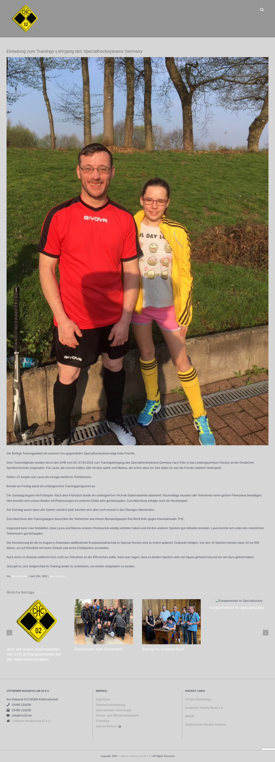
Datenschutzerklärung (110, 704)
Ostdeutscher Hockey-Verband (206, 724)
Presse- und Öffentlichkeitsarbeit (117, 715)
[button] (262, 9)
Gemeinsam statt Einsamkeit (98, 649)
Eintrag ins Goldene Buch (163, 649)
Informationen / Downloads (113, 710)
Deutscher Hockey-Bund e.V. (204, 707)
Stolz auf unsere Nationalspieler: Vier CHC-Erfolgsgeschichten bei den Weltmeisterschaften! (34, 654)
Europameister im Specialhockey (237, 608)
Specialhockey (57, 576)
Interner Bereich (108, 726)
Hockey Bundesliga (198, 699)
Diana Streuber (19, 576)
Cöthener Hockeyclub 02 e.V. (30, 721)
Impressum (103, 699)
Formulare (102, 721)
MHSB (189, 716)
